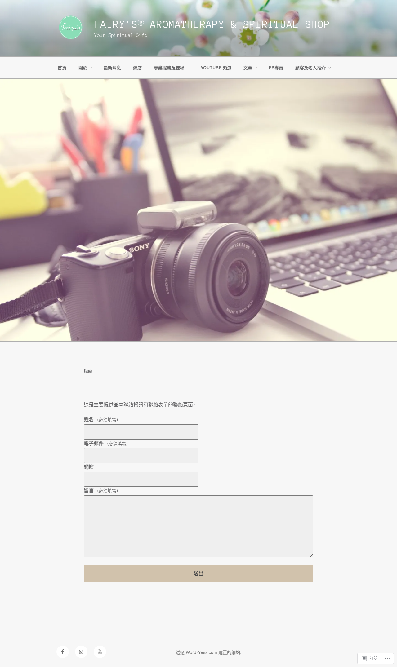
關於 (82, 67)
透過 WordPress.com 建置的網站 (208, 652)
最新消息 (112, 67)
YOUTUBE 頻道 (216, 67)
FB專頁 (276, 67)
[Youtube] (100, 652)
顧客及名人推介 (310, 67)
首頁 (62, 67)
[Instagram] (81, 652)
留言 (102, 490)
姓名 (102, 419)
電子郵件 (107, 443)
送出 (198, 573)
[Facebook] (62, 652)
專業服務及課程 (169, 67)
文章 (247, 67)
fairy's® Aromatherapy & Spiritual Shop (212, 24)
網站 (89, 466)
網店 (137, 67)
